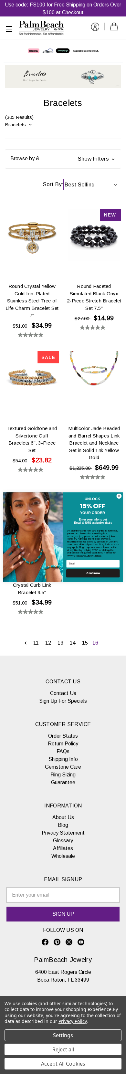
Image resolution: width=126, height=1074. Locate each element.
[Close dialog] (119, 496)
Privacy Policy (84, 555)
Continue (93, 573)
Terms (98, 555)
